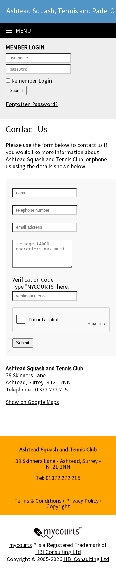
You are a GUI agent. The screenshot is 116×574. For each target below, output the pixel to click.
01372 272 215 (50, 389)
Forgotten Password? (32, 104)
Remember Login (31, 80)
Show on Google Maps (32, 402)
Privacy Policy (82, 500)
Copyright (58, 506)
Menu (18, 30)
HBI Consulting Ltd (58, 552)
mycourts (20, 545)
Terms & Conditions (38, 500)
